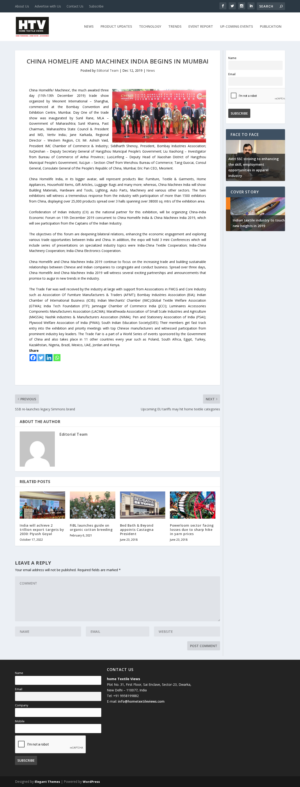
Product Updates (116, 27)
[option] (255, 160)
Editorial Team (108, 70)
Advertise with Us (48, 6)
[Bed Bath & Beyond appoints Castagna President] (142, 505)
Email (232, 74)
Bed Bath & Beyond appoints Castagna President (137, 529)
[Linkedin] (48, 357)
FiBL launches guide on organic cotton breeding (91, 527)
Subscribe (96, 6)
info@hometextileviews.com (141, 701)
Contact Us (75, 6)
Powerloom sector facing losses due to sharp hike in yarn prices (192, 529)
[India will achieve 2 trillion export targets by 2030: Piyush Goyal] (42, 505)
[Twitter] (41, 357)
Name (232, 58)
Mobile (20, 721)
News (89, 27)
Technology (150, 27)
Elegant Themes (47, 782)
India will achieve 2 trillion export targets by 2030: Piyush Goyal (42, 529)
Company (21, 705)
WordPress (91, 782)
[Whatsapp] (56, 357)
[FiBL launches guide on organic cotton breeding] (92, 505)
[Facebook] (33, 357)
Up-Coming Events (236, 27)
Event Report (200, 27)
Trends (174, 27)
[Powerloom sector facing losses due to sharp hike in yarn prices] (192, 505)
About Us (22, 6)
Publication (270, 27)
